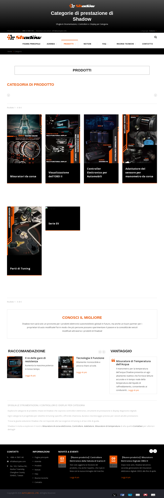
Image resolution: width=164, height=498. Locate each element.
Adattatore (89, 426)
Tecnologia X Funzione (90, 358)
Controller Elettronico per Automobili (97, 172)
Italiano (152, 31)
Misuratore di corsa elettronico (56, 426)
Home (10, 51)
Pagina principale (31, 44)
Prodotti (69, 44)
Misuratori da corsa (23, 176)
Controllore (77, 426)
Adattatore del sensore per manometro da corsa (139, 172)
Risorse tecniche (125, 44)
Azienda (51, 44)
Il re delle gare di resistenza (35, 359)
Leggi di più (30, 375)
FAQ (104, 44)
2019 (114, 465)
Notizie (87, 44)
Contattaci (138, 426)
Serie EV (54, 223)
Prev (100, 352)
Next (104, 352)
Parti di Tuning (20, 268)
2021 (63, 465)
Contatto (147, 44)
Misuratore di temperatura (107, 426)
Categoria (18, 51)
